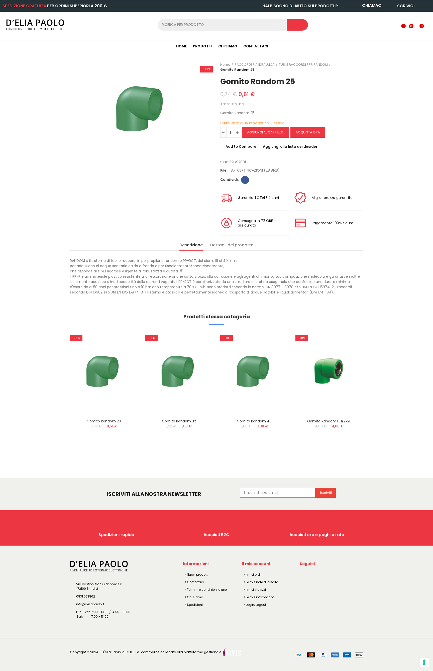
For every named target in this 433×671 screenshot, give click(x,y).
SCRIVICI (405, 6)
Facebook (245, 180)
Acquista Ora (308, 132)
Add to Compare (241, 146)
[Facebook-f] (304, 575)
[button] (56, 395)
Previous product (347, 67)
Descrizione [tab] (191, 245)
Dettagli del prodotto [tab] (232, 245)
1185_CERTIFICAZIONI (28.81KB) (254, 170)
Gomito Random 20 (104, 421)
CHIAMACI (372, 5)
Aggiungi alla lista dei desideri (290, 146)
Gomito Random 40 (254, 421)
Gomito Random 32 (179, 421)
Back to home (353, 67)
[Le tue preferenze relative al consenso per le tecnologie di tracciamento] (424, 662)
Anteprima (125, 359)
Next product (359, 67)
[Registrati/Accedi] (393, 24)
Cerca (297, 25)
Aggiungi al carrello (265, 132)
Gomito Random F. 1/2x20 (329, 421)
